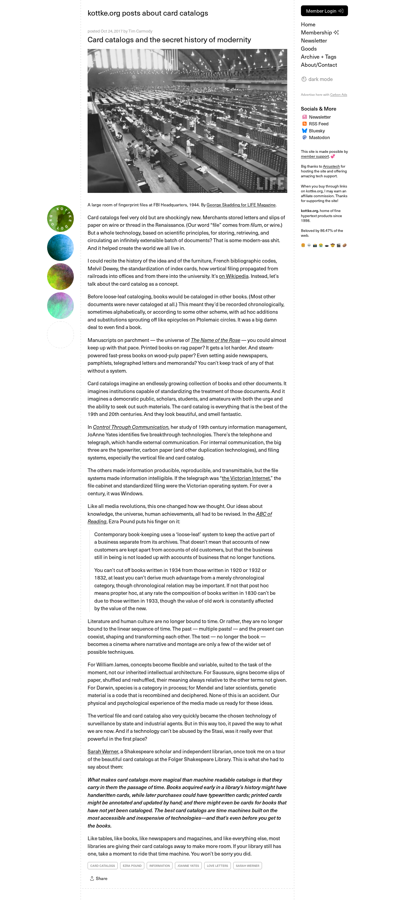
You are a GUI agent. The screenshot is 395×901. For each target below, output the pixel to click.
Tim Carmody (140, 31)
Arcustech (331, 166)
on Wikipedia (234, 276)
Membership (317, 32)
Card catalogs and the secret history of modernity (169, 39)
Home (308, 24)
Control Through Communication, (131, 426)
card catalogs (102, 865)
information (159, 865)
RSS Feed (319, 123)
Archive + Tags (318, 56)
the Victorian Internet (246, 478)
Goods (309, 48)
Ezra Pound (132, 865)
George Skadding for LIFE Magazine (241, 205)
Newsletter (314, 40)
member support (315, 156)
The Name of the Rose (215, 339)
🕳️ (327, 245)
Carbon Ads (338, 94)
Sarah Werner (103, 751)
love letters (217, 865)
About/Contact (319, 65)
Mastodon (319, 137)
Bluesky (317, 130)
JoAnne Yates (188, 865)
